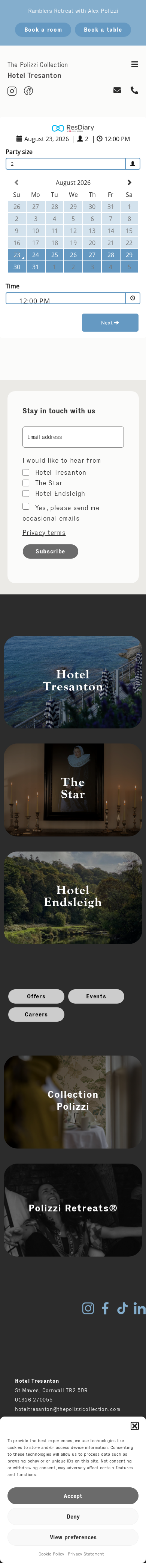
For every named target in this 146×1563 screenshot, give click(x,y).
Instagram (88, 1308)
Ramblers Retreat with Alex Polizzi (73, 11)
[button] (135, 1426)
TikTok (122, 1308)
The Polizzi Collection (37, 65)
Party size (19, 152)
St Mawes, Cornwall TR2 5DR (51, 1390)
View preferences (73, 1537)
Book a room (43, 29)
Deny (73, 1516)
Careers (36, 1014)
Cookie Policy (51, 1554)
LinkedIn (139, 1308)
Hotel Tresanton (61, 472)
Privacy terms (44, 533)
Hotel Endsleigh (60, 493)
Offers (36, 996)
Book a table (103, 29)
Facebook (105, 1308)
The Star (49, 483)
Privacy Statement (86, 1554)
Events (96, 996)
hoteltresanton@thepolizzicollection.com (67, 1409)
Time (12, 286)
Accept (73, 1495)
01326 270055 (33, 1399)
